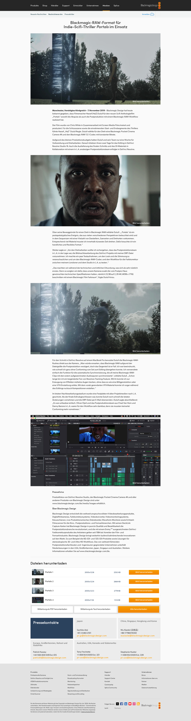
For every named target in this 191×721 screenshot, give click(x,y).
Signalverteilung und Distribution (79, 691)
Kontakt (107, 681)
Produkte (35, 5)
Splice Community (111, 688)
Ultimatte (34, 684)
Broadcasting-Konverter (76, 678)
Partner (144, 681)
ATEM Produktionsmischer (39, 681)
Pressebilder (69, 14)
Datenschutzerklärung (149, 688)
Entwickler (78, 5)
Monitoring (71, 681)
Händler (54, 5)
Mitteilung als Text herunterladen (95, 609)
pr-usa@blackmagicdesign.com (92, 657)
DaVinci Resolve (42, 678)
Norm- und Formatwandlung (77, 675)
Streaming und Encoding (76, 694)
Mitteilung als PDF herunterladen (52, 609)
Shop (44, 5)
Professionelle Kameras (38, 675)
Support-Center (110, 678)
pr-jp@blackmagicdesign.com (92, 636)
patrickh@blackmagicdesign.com (49, 658)
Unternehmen (93, 5)
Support (66, 5)
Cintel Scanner (35, 694)
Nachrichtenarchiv (55, 14)
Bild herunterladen (141, 101)
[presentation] (34, 69)
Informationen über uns (149, 678)
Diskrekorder (35, 688)
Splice (116, 5)
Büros (144, 675)
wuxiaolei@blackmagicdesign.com (138, 636)
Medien (106, 5)
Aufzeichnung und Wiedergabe (41, 691)
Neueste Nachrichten (39, 14)
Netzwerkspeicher (74, 684)
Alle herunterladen (138, 609)
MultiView (71, 688)
